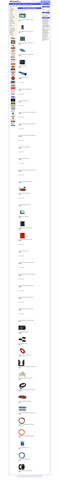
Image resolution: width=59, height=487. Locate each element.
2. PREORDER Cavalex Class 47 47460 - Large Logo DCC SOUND (45, 22)
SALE (11, 7)
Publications (12, 33)
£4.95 (20, 194)
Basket (46, 12)
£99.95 (20, 171)
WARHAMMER (12, 20)
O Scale (11, 13)
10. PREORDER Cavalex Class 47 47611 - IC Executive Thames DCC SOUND (45, 39)
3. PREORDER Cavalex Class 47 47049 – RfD (45, 24)
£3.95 (20, 471)
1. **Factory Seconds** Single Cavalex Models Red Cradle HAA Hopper (45, 20)
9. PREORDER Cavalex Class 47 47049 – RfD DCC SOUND (45, 37)
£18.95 (20, 332)
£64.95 (20, 124)
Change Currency (45, 16)
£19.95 (20, 67)
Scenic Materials (12, 29)
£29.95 (20, 113)
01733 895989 (33, 1)
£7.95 (20, 20)
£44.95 (20, 43)
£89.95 (20, 309)
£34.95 (20, 286)
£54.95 (20, 344)
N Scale (11, 12)
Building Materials (12, 30)
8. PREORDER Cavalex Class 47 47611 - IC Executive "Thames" (45, 34)
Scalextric (11, 18)
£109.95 (20, 136)
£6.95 (20, 367)
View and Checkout (45, 15)
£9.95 (20, 55)
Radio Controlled (12, 23)
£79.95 (20, 159)
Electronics (11, 25)
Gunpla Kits (11, 34)
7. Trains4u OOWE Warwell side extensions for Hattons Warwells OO (45, 32)
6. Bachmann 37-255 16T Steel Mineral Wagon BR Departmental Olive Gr (45, 30)
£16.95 (20, 101)
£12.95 (20, 90)
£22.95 (20, 32)
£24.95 (20, 275)
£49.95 (20, 298)
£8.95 (20, 379)
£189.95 (20, 78)
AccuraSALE (12, 8)
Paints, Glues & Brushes (11, 32)
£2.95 (20, 252)
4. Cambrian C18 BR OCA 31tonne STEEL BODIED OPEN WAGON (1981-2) (45, 26)
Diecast (11, 19)
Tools (11, 24)
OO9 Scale (11, 14)
